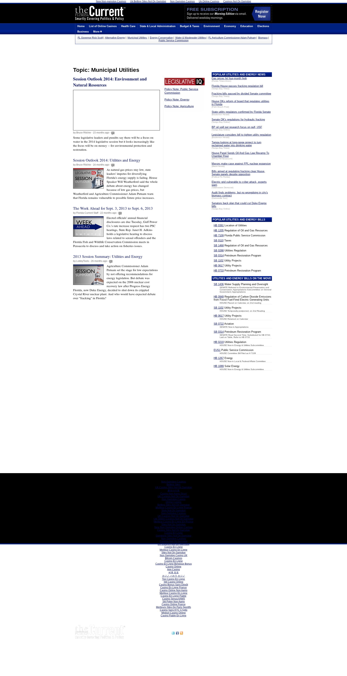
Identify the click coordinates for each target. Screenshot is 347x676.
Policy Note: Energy (176, 99)
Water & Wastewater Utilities (190, 37)
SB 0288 (219, 250)
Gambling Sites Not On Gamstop (173, 535)
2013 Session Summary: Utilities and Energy (108, 256)
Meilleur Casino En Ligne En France (173, 521)
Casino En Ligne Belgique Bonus (173, 563)
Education (246, 26)
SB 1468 (219, 245)
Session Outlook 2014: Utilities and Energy (106, 160)
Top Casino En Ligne (173, 579)
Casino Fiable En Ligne (173, 615)
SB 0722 (219, 323)
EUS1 (217, 350)
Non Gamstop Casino (173, 499)
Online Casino (173, 502)
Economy (230, 26)
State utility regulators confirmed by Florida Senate (241, 111)
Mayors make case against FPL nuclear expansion (241, 163)
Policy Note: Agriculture (179, 106)
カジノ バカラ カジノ (173, 575)
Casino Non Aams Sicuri (173, 493)
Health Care (128, 26)
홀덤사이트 (173, 490)
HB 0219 (219, 342)
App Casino (173, 569)
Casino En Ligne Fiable (173, 596)
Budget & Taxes (189, 26)
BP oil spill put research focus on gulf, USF (237, 127)
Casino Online (173, 566)
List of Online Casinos (103, 26)
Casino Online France (174, 604)
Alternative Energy (115, 37)
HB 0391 (219, 225)
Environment (212, 26)
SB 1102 (219, 260)
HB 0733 (219, 270)
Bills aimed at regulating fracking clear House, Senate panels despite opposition (238, 173)
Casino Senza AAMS (173, 598)
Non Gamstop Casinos (173, 481)
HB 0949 (219, 296)
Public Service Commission (174, 40)
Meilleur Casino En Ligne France (174, 507)
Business (83, 31)
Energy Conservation (161, 37)
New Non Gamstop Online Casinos (173, 527)
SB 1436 (219, 284)
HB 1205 (219, 230)
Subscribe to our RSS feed (201, 632)
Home (81, 26)
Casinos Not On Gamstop (173, 541)
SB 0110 (219, 240)
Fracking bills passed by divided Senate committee (241, 93)
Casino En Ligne (173, 533)
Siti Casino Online (173, 581)
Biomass (263, 37)
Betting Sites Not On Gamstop (173, 504)
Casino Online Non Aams (173, 590)
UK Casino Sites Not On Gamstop (173, 487)
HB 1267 (219, 358)
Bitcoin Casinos (173, 558)
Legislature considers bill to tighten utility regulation (241, 134)
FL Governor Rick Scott (90, 37)
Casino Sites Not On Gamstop (173, 530)
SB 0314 (219, 255)
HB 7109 (219, 235)
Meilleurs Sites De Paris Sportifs (173, 607)
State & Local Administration (158, 26)
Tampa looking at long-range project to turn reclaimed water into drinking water (236, 144)
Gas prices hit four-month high (229, 78)
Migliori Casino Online (173, 612)
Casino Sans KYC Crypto (173, 610)
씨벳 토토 (173, 572)
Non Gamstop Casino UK (173, 555)
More (96, 31)
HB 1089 (219, 366)
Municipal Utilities (137, 37)
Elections (263, 26)
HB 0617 (219, 265)
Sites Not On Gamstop (173, 524)
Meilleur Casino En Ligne (173, 549)
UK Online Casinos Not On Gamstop (173, 518)
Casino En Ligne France (173, 587)
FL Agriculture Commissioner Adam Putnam (232, 37)
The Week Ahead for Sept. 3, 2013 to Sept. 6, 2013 (113, 208)
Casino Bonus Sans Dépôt (173, 584)
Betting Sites (173, 484)
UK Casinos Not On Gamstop (173, 496)
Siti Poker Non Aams (173, 601)
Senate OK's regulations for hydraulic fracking (238, 119)
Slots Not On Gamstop (173, 510)
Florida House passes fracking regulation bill (237, 85)
